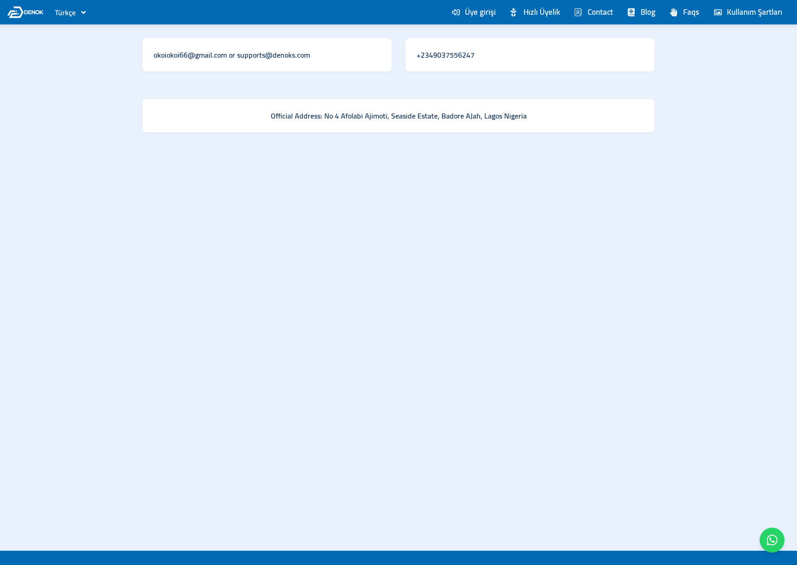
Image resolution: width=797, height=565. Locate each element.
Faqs (691, 12)
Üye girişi (480, 12)
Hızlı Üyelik (541, 12)
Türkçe (65, 12)
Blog (648, 12)
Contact (600, 12)
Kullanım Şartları (754, 12)
